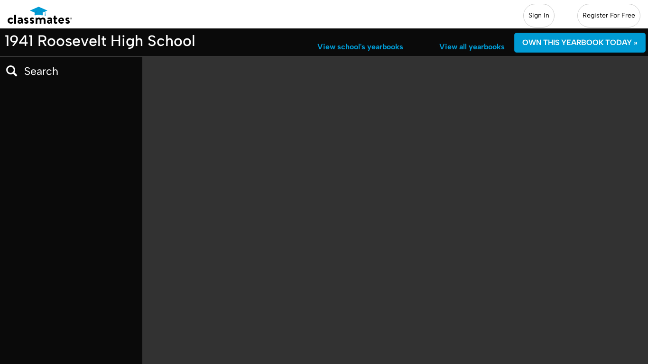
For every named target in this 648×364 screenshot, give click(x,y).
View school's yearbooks (360, 46)
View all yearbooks (472, 46)
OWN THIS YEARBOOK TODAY (580, 42)
